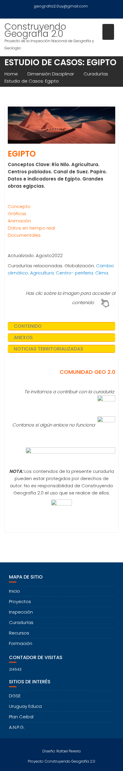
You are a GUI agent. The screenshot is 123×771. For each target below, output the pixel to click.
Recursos (19, 633)
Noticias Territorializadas (48, 348)
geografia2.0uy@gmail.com (61, 6)
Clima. (102, 273)
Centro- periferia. (75, 273)
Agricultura (42, 273)
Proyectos (20, 601)
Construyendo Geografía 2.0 (35, 30)
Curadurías (21, 622)
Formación (20, 643)
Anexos (23, 337)
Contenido (28, 326)
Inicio (14, 591)
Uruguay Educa (25, 706)
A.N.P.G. (16, 727)
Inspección (21, 612)
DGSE (15, 696)
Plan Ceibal (21, 717)
